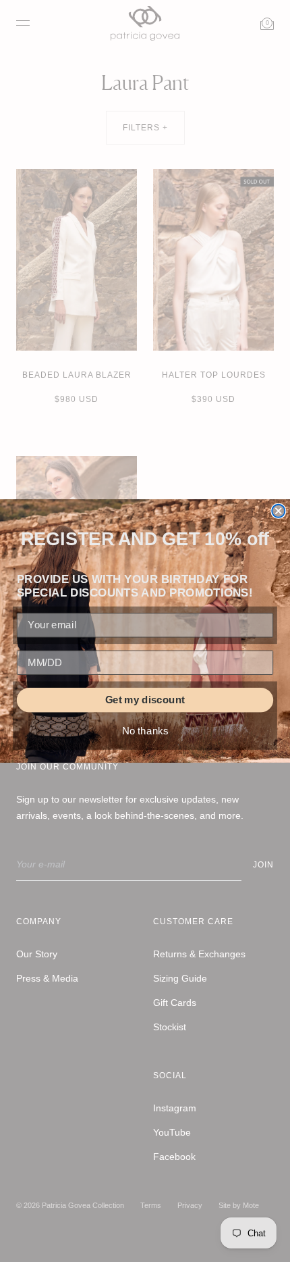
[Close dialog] (278, 511)
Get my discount (145, 700)
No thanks (145, 731)
